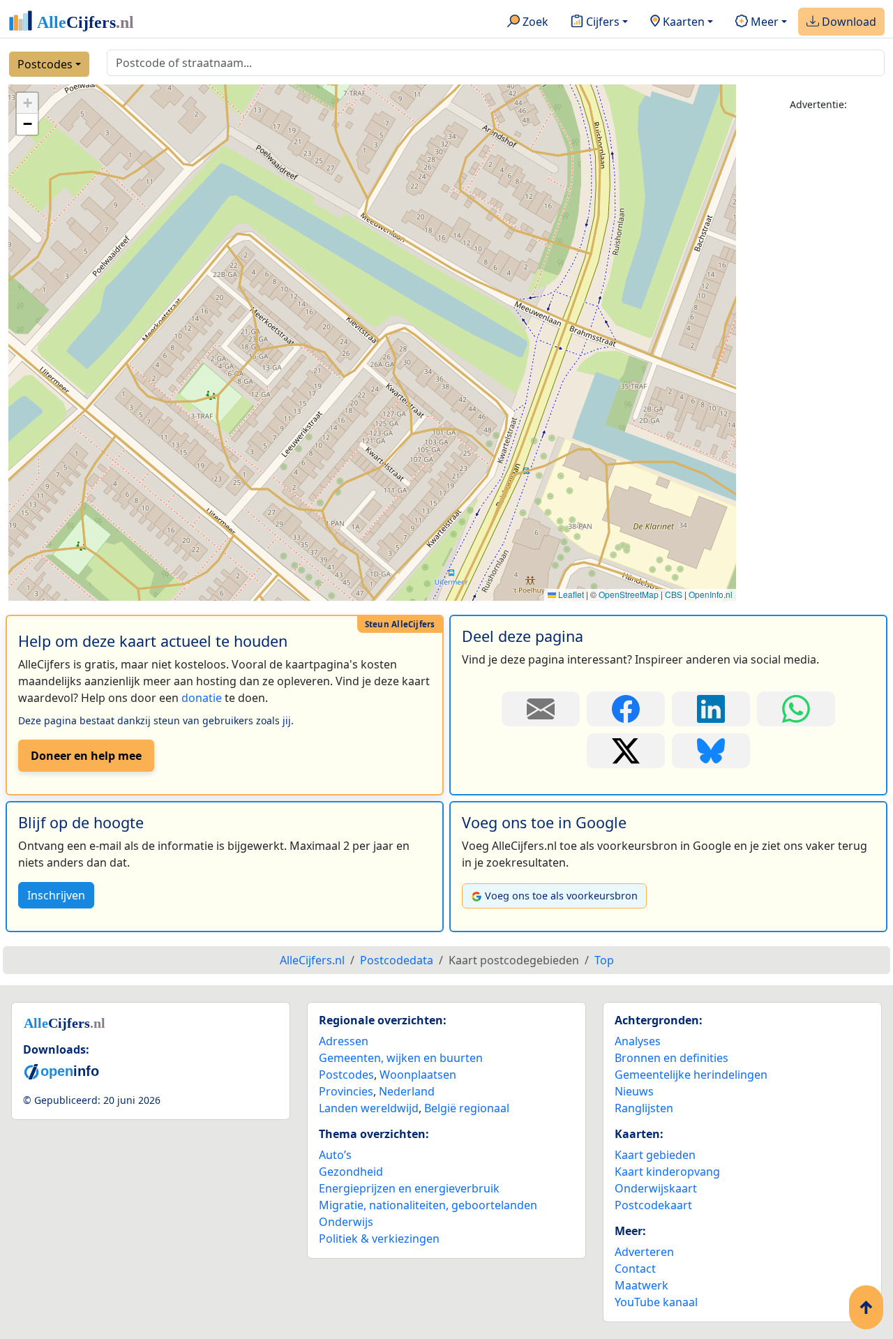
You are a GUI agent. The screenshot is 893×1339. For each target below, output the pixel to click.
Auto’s (335, 1154)
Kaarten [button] (682, 21)
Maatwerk (641, 1285)
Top (604, 960)
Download (847, 21)
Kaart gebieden (655, 1154)
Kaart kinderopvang (667, 1171)
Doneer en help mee (86, 755)
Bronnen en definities (671, 1057)
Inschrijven (56, 895)
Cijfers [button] (601, 21)
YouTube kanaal (656, 1302)
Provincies (346, 1091)
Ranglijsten (644, 1108)
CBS (673, 594)
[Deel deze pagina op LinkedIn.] (711, 708)
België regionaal (466, 1108)
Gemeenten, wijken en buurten (401, 1057)
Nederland (407, 1091)
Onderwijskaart (656, 1188)
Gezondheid (351, 1171)
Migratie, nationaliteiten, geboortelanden (428, 1205)
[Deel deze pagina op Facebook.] (626, 708)
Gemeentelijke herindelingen (691, 1074)
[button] (27, 103)
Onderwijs (346, 1221)
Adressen (343, 1041)
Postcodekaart (653, 1205)
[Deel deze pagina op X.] (626, 750)
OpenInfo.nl (711, 594)
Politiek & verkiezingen (379, 1238)
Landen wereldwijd (369, 1108)
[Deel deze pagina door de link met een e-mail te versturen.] (541, 708)
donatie (201, 697)
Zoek (534, 21)
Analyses (638, 1041)
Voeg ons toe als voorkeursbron (561, 895)
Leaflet (570, 594)
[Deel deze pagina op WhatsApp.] (796, 708)
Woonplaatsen (418, 1074)
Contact (635, 1268)
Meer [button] (763, 21)
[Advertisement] (818, 333)
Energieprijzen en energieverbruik (409, 1188)
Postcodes (45, 64)
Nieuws (634, 1091)
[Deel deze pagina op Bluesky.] (711, 750)
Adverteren (644, 1251)
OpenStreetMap (629, 594)
